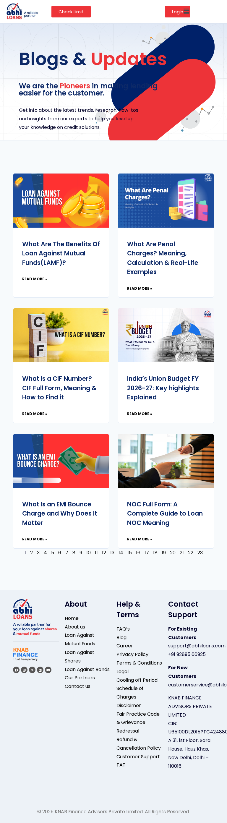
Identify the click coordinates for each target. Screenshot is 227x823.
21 (182, 552)
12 (104, 552)
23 (200, 552)
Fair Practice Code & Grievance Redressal (138, 723)
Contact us (77, 686)
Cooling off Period (137, 680)
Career (124, 645)
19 (164, 552)
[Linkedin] (40, 670)
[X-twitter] (32, 670)
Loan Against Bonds (87, 669)
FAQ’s (123, 629)
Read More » (34, 278)
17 (147, 552)
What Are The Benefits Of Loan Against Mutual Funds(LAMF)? (61, 253)
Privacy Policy (132, 654)
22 (190, 552)
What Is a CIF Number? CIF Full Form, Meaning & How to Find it (59, 387)
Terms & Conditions (139, 663)
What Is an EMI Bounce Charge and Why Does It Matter (59, 513)
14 (121, 552)
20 (173, 552)
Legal (122, 671)
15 (129, 552)
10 (88, 552)
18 (155, 552)
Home (72, 618)
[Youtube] (48, 670)
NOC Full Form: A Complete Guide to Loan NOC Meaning (165, 513)
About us (75, 626)
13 (112, 552)
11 (96, 552)
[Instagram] (24, 670)
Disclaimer (128, 705)
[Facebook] (16, 670)
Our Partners (80, 677)
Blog (121, 637)
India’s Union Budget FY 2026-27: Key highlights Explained (163, 387)
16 (138, 552)
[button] (186, 11)
